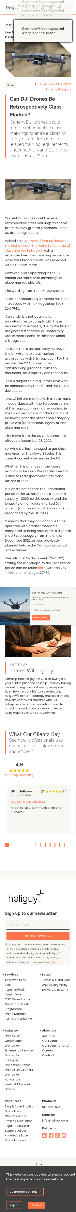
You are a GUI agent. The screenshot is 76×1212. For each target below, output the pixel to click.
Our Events (50, 1041)
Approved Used (15, 980)
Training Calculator (18, 1121)
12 (63, 845)
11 (58, 845)
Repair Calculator (17, 1126)
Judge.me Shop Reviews (28, 802)
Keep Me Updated (39, 617)
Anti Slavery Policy (54, 985)
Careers (47, 1050)
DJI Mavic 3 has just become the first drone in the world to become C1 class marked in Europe (37, 245)
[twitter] (57, 1135)
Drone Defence (16, 1014)
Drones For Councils (19, 1070)
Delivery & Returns (55, 990)
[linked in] (44, 1135)
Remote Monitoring (18, 1019)
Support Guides (16, 1131)
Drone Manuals (15, 1140)
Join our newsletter (38, 936)
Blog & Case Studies (19, 1106)
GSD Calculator (15, 1116)
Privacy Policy (51, 962)
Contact (48, 1055)
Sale (8, 985)
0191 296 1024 (51, 1106)
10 (52, 845)
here (41, 568)
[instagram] (64, 1135)
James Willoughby (58, 89)
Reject (14, 1205)
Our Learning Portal (55, 1046)
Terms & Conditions (56, 980)
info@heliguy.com (55, 1120)
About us (48, 1036)
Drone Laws (13, 1111)
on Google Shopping (19, 775)
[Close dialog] (74, 589)
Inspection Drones (17, 1065)
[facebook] (51, 1135)
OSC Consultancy (17, 999)
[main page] (13, 6)
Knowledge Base (16, 1135)
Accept (37, 1205)
